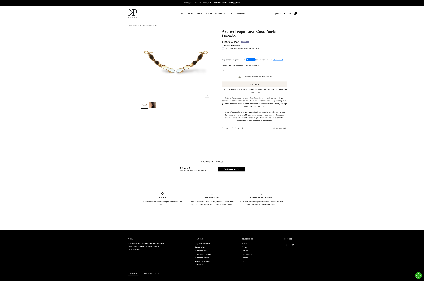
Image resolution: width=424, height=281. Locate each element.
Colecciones (240, 14)
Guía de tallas (199, 247)
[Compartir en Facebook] (232, 128)
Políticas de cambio (269, 204)
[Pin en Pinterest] (235, 128)
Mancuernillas (220, 14)
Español (276, 14)
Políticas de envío (201, 251)
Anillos (190, 14)
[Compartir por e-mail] (242, 128)
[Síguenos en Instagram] (293, 245)
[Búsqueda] (285, 14)
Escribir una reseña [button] (231, 169)
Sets (230, 14)
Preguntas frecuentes (202, 244)
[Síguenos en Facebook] (287, 245)
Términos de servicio (202, 261)
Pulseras (209, 14)
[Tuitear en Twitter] (238, 128)
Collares (199, 14)
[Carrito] (295, 14)
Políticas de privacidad (203, 254)
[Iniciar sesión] (290, 14)
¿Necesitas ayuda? (280, 128)
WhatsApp (163, 204)
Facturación (199, 265)
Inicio (130, 25)
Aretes (181, 14)
